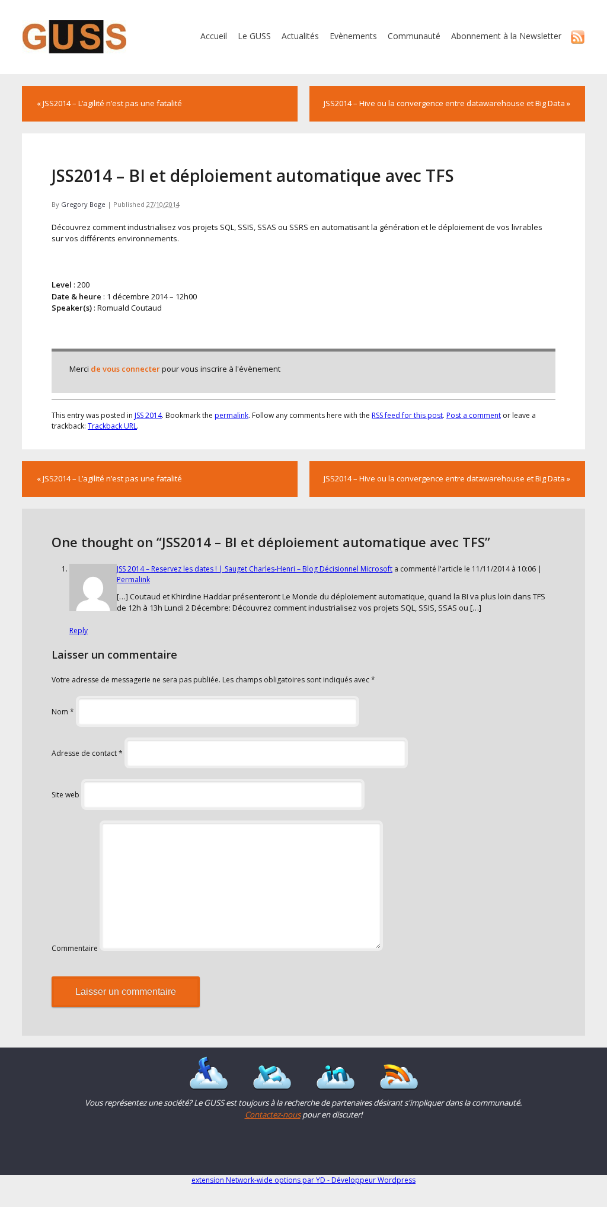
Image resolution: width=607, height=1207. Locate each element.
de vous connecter (125, 368)
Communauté (414, 35)
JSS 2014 (148, 415)
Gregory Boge (83, 204)
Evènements (353, 35)
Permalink (133, 579)
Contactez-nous (273, 1114)
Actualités (300, 35)
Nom (63, 712)
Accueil (213, 35)
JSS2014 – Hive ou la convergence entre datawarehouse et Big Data (447, 103)
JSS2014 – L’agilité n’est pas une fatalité (109, 103)
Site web (65, 795)
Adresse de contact (87, 753)
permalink (231, 415)
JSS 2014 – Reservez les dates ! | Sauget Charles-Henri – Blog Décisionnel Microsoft (254, 569)
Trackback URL (112, 426)
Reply (78, 630)
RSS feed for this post (407, 415)
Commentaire (75, 948)
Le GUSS (254, 35)
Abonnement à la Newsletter (506, 35)
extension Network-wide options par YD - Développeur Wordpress (303, 1180)
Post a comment (473, 415)
